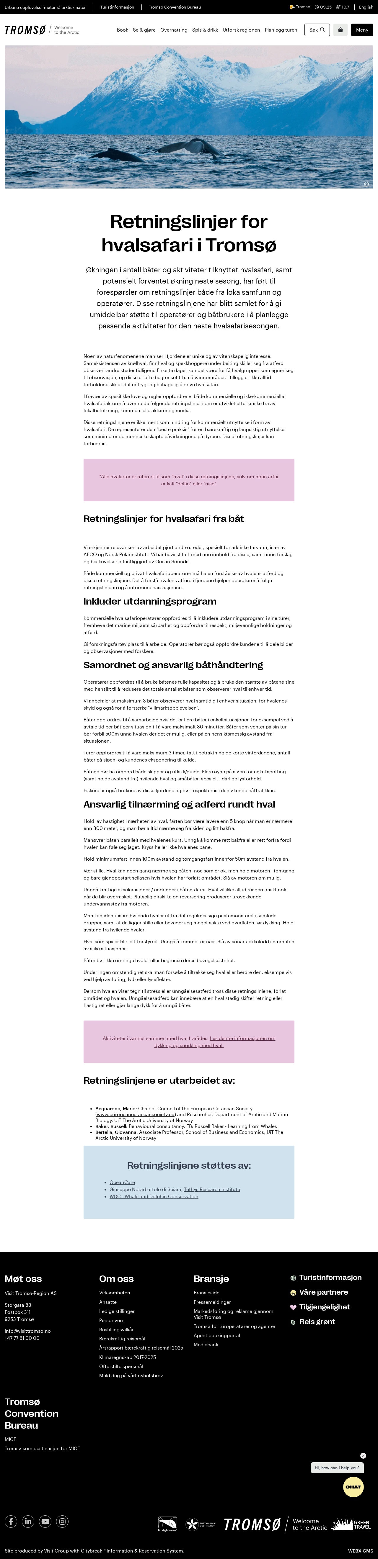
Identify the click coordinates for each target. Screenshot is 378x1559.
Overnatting (174, 29)
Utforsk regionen (241, 29)
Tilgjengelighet (324, 1307)
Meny (362, 29)
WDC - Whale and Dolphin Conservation (154, 1196)
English (366, 6)
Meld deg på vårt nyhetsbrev (131, 1375)
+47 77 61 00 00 (22, 1338)
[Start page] (42, 29)
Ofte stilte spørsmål (121, 1366)
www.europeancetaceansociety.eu (136, 1114)
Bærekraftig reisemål (122, 1338)
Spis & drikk (205, 29)
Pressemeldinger (212, 1302)
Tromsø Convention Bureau (175, 6)
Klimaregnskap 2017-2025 (127, 1357)
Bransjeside (206, 1292)
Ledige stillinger (117, 1311)
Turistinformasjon (117, 6)
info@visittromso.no (28, 1331)
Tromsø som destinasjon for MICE (42, 1448)
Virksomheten (114, 1292)
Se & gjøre (144, 29)
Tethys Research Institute (212, 1189)
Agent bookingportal (217, 1335)
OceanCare (122, 1182)
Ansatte (108, 1302)
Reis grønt (316, 1322)
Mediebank (206, 1344)
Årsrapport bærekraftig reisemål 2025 (141, 1347)
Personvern (112, 1320)
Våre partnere (323, 1292)
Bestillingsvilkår (116, 1329)
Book (122, 29)
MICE (10, 1439)
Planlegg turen (281, 29)
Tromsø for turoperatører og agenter (235, 1326)
